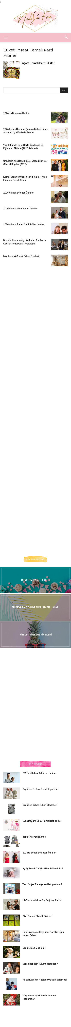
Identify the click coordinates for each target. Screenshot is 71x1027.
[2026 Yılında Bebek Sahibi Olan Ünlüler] (59, 228)
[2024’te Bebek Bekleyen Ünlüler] (11, 857)
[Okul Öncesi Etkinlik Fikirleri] (11, 920)
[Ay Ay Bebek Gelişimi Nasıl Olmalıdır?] (11, 872)
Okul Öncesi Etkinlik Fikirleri (37, 916)
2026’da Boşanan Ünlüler (16, 113)
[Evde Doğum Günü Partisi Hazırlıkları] (11, 825)
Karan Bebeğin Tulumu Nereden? (40, 963)
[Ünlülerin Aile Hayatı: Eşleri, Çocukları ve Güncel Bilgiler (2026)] (59, 165)
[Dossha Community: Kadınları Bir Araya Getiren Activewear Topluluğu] (59, 244)
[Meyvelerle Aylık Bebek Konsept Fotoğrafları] (11, 999)
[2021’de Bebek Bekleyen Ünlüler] (11, 777)
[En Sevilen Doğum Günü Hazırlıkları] (35, 607)
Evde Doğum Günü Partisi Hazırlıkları (42, 821)
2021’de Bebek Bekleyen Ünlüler (39, 773)
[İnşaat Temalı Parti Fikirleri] (11, 70)
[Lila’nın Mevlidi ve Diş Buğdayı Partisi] (11, 904)
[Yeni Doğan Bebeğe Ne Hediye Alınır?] (11, 888)
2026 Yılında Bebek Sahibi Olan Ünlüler (24, 224)
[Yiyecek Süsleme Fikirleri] (35, 634)
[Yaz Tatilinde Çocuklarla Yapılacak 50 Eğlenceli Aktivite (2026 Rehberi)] (59, 149)
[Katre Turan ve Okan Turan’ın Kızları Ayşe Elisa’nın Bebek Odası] (59, 181)
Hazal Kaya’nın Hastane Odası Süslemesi (44, 979)
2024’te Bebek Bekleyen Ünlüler (39, 852)
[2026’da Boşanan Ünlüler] (59, 117)
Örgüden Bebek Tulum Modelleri (39, 805)
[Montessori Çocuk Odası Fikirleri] (59, 260)
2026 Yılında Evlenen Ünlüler (18, 192)
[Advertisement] (28, 321)
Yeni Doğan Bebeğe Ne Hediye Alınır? (42, 884)
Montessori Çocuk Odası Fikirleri (21, 256)
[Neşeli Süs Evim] (35, 18)
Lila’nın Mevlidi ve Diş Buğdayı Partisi (42, 900)
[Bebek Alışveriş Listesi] (11, 841)
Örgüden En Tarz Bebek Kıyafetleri (40, 789)
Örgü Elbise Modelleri (34, 948)
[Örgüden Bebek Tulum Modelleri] (11, 808)
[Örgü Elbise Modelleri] (11, 952)
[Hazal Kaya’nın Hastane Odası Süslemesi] (11, 984)
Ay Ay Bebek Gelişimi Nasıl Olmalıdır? (42, 868)
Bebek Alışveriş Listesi (34, 836)
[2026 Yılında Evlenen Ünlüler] (59, 197)
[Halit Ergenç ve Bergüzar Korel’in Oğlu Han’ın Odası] (11, 936)
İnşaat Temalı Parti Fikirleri (38, 63)
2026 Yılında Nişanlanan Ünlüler (20, 208)
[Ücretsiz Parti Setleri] (35, 580)
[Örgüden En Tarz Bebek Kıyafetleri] (11, 793)
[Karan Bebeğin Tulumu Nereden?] (11, 968)
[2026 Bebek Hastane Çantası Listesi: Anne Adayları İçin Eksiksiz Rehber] (59, 133)
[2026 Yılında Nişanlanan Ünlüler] (59, 213)
